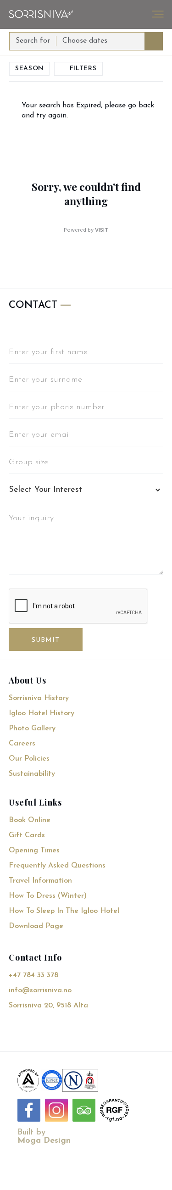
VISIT (101, 230)
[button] (158, 14)
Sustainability (32, 774)
